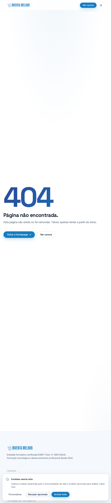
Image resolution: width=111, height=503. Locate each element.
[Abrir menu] (101, 5)
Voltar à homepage (17, 234)
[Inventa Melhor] (18, 5)
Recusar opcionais (38, 494)
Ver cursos (88, 5)
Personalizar (15, 494)
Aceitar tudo (60, 494)
